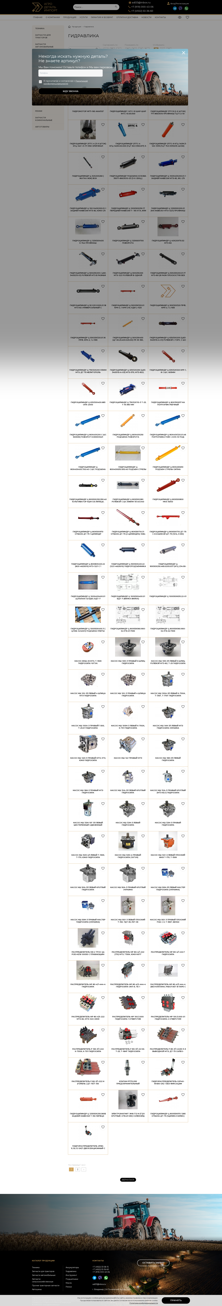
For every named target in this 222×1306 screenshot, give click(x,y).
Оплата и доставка (127, 17)
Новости (146, 17)
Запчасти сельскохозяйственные (42, 1280)
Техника (39, 28)
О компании (53, 17)
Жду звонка (70, 91)
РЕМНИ (38, 111)
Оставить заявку (153, 1263)
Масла (69, 1283)
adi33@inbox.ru (99, 1284)
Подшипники (72, 1279)
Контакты (160, 17)
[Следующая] (84, 1169)
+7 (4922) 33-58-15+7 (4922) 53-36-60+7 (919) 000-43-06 (101, 1269)
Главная (37, 17)
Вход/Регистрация (179, 3)
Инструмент (71, 1275)
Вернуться (128, 1180)
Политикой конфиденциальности (66, 82)
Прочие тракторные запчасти (45, 1285)
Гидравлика (71, 1271)
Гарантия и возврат (102, 17)
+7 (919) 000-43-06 (142, 6)
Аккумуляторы (72, 1267)
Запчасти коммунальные (43, 118)
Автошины (37, 1289)
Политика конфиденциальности (143, 1303)
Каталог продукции (43, 1260)
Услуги (84, 17)
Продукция (69, 17)
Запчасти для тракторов (43, 36)
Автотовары (42, 127)
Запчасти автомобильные (44, 45)
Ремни (69, 1287)
